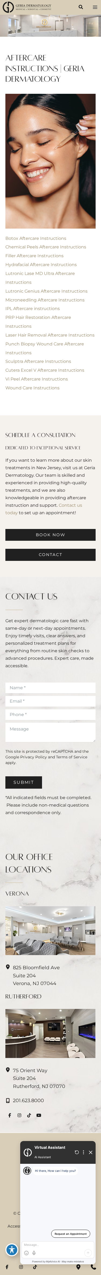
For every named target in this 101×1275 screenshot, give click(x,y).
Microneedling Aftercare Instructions (45, 300)
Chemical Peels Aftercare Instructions (45, 246)
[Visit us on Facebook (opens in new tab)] (9, 1115)
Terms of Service (71, 757)
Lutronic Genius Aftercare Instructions (46, 291)
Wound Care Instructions (32, 387)
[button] (81, 8)
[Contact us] (93, 1267)
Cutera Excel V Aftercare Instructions (44, 370)
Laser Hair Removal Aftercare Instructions (50, 335)
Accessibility (20, 1226)
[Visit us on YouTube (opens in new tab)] (38, 1115)
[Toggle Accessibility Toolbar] (11, 1249)
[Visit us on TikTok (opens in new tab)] (29, 1115)
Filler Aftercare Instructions (34, 255)
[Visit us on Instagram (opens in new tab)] (19, 1115)
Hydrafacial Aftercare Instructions (41, 264)
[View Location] (9, 1070)
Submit (23, 782)
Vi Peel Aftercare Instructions (36, 379)
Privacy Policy (33, 757)
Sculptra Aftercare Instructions (38, 361)
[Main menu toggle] (95, 7)
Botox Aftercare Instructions (35, 238)
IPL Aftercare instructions (32, 308)
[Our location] (78, 1267)
